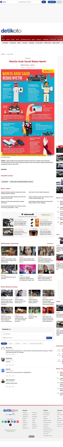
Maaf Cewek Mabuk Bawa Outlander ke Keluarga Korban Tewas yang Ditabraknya (45, 260)
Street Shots (39, 42)
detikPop (34, 428)
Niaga (33, 39)
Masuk (59, 2)
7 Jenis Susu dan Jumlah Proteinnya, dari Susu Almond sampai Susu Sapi (21, 319)
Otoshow (24, 42)
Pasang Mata (46, 414)
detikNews (25, 412)
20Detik (33, 422)
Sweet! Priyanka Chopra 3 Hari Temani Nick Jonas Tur (20, 301)
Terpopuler (5, 42)
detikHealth (34, 416)
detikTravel (34, 412)
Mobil (12, 39)
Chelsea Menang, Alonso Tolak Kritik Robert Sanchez (33, 301)
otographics (5, 181)
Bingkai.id (45, 426)
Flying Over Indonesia (48, 429)
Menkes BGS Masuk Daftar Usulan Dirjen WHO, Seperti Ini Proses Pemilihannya (6, 319)
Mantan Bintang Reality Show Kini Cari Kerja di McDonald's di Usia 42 (27, 260)
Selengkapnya (50, 243)
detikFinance (25, 416)
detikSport (25, 422)
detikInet (24, 418)
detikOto (3, 54)
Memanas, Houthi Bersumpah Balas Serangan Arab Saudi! (12, 202)
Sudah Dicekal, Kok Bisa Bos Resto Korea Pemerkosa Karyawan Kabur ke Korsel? (45, 278)
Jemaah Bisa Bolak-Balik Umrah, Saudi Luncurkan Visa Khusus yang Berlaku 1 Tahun (13, 206)
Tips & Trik (53, 39)
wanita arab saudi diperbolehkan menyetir (21, 181)
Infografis (31, 42)
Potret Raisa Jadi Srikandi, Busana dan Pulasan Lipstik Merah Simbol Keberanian (47, 319)
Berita (8, 39)
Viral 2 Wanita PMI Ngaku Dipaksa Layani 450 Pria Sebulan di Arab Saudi (13, 197)
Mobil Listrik (47, 42)
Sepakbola (25, 424)
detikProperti (25, 428)
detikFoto (34, 424)
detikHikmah (34, 426)
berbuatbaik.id (46, 412)
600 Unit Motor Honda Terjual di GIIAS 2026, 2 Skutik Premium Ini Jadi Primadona (7, 302)
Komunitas (13, 42)
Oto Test (59, 39)
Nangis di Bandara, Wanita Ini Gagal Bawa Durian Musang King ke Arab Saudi (13, 192)
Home (3, 39)
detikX (33, 420)
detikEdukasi (25, 414)
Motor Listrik (55, 42)
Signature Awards (47, 420)
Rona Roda (10, 54)
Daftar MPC (52, 2)
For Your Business (47, 431)
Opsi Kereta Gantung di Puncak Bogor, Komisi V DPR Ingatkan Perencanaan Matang (48, 302)
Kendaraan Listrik (25, 39)
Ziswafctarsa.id (46, 428)
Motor (17, 39)
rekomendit (45, 433)
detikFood (34, 414)
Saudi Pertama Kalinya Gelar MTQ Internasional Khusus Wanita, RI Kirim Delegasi (41, 202)
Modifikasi (45, 39)
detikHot (24, 420)
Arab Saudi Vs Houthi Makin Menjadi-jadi (39, 192)
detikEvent (45, 418)
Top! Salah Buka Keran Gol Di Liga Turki (8, 277)
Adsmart (45, 416)
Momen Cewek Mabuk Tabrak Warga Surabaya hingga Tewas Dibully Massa (8, 260)
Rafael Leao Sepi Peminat (33, 317)
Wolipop (34, 418)
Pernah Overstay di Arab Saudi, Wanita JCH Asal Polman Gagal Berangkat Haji (41, 197)
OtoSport (38, 39)
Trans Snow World (47, 422)
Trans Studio (46, 424)
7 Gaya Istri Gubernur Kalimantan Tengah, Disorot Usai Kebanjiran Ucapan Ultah (26, 278)
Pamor (19, 42)
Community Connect (47, 435)
